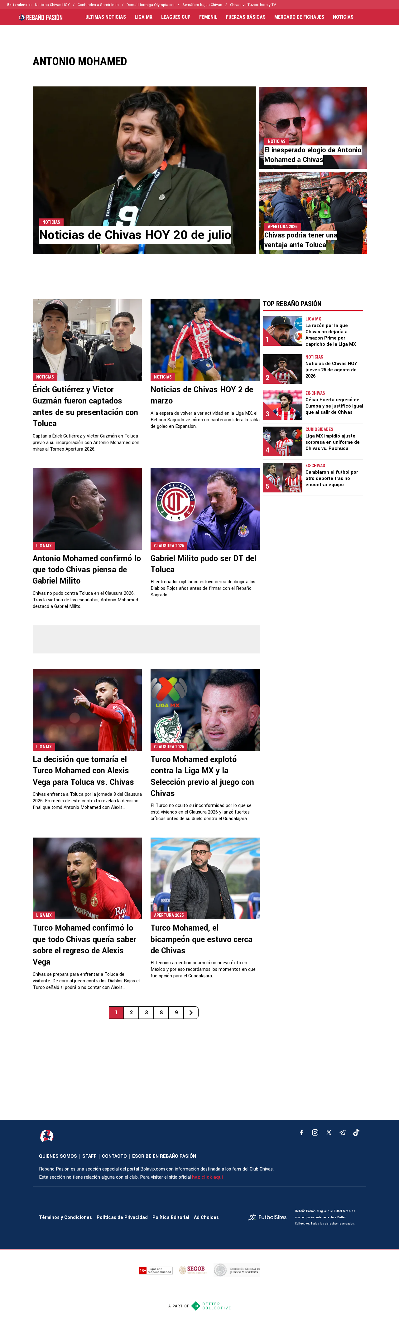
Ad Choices (206, 1217)
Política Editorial (170, 1217)
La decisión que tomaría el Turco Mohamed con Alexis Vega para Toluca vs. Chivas (83, 771)
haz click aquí (207, 1177)
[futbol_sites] (269, 1218)
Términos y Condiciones (65, 1217)
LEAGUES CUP (175, 17)
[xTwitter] (329, 1132)
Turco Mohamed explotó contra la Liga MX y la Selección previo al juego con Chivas (202, 776)
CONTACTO (114, 1156)
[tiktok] (356, 1132)
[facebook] (301, 1132)
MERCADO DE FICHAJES (299, 17)
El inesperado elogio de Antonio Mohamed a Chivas (313, 155)
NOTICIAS (343, 17)
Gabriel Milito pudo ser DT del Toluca (203, 564)
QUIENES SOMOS (58, 1156)
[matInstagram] (315, 1132)
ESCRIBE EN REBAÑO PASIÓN (164, 1156)
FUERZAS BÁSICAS (246, 17)
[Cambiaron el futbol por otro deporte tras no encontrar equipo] (282, 477)
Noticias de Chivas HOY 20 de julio (135, 235)
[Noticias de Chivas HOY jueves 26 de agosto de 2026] (282, 369)
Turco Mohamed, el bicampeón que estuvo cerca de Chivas (201, 939)
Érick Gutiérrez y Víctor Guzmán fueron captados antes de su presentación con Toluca (85, 406)
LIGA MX (143, 17)
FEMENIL (208, 17)
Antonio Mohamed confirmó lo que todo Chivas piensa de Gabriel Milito (87, 570)
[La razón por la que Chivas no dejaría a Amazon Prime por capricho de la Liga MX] (282, 331)
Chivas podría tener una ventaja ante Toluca (300, 240)
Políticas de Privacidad (122, 1217)
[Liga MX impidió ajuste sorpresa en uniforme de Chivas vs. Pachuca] (282, 441)
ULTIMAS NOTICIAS (105, 17)
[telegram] (342, 1132)
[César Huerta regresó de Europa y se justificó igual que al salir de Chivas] (282, 405)
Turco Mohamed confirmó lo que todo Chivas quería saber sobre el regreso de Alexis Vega (84, 945)
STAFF (89, 1156)
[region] (199, 35)
